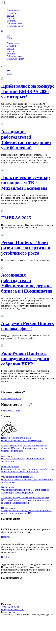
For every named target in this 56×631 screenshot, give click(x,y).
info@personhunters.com (12, 609)
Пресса (10, 18)
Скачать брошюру (15, 26)
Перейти (5, 537)
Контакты (12, 20)
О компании (13, 10)
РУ (8, 35)
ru (2, 31)
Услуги (10, 15)
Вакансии (12, 13)
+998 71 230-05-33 (10, 607)
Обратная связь (14, 23)
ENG (9, 38)
